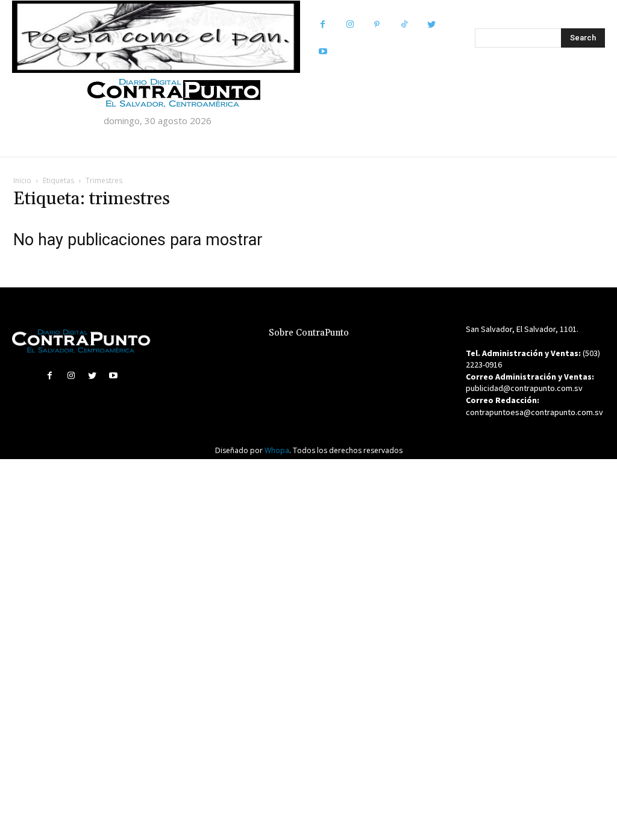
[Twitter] (431, 24)
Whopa (277, 450)
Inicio (22, 180)
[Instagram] (349, 24)
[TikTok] (404, 24)
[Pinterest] (376, 24)
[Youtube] (322, 51)
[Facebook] (322, 24)
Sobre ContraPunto (309, 333)
